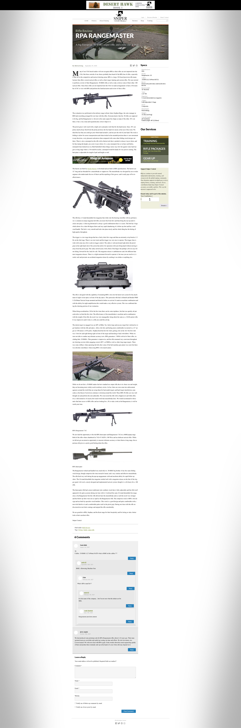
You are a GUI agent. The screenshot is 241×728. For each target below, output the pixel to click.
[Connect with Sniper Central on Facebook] (116, 724)
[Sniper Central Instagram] (124, 724)
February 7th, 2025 (89, 595)
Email (77, 688)
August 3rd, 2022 (85, 547)
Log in (142, 17)
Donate (164, 205)
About (164, 17)
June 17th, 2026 (88, 613)
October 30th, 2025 (85, 634)
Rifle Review (86, 528)
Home (86, 21)
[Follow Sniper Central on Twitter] (119, 724)
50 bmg (80, 530)
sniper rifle (91, 530)
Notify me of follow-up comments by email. (89, 703)
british (85, 530)
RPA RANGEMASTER (105, 35)
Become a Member (152, 17)
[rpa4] (102, 277)
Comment (78, 666)
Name (77, 681)
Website (77, 696)
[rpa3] (102, 198)
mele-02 (83, 562)
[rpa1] (102, 367)
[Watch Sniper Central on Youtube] (122, 724)
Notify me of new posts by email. (86, 707)
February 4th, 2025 (88, 579)
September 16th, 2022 (87, 564)
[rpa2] (102, 102)
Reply (132, 558)
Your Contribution (147, 196)
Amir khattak (88, 610)
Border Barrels (92, 169)
